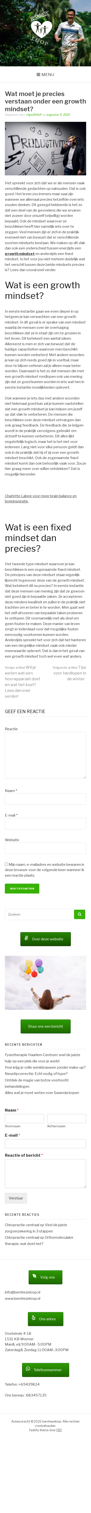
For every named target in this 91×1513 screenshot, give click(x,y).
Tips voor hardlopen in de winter (69, 673)
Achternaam (56, 1126)
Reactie (11, 729)
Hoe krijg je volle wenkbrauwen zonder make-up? (45, 1067)
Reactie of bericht (24, 1155)
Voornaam (12, 1126)
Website (12, 840)
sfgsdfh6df (33, 115)
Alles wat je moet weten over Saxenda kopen (42, 1093)
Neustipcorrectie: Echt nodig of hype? (36, 1074)
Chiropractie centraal (22, 1225)
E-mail (11, 815)
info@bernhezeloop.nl (22, 1292)
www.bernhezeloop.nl (22, 1298)
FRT (59, 1430)
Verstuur (16, 1198)
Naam (11, 791)
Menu (47, 74)
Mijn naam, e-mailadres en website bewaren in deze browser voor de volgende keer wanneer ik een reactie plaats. (44, 870)
